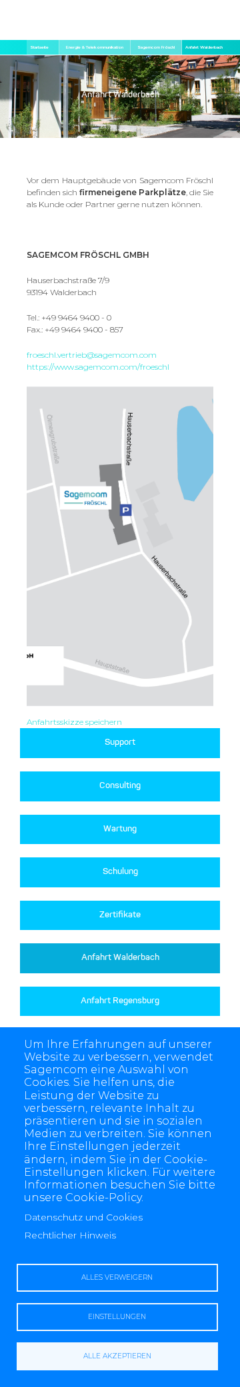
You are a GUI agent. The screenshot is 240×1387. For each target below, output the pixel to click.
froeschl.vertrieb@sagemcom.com (92, 355)
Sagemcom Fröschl (156, 47)
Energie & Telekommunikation (94, 47)
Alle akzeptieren (117, 1356)
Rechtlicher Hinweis (70, 1235)
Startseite (39, 47)
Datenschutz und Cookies (83, 1217)
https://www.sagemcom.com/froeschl (98, 367)
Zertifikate (120, 915)
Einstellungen (117, 1316)
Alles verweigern (117, 1277)
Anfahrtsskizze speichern (74, 722)
